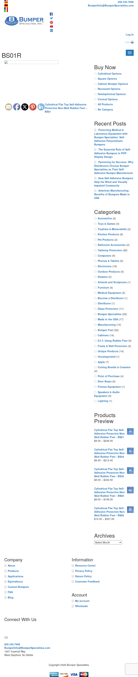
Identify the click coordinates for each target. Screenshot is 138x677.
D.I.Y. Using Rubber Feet (113, 340)
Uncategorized (107, 356)
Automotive (105, 218)
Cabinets (103, 335)
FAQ (10, 592)
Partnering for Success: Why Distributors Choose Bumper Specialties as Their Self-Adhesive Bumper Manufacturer (113, 167)
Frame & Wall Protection (112, 346)
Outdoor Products (109, 271)
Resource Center (85, 565)
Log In (130, 34)
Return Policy (83, 576)
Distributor (104, 303)
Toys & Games (106, 223)
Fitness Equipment (109, 386)
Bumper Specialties (109, 314)
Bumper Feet (105, 330)
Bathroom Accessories (112, 245)
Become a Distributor (111, 298)
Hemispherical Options (112, 94)
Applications (15, 576)
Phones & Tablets (108, 261)
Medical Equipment (109, 292)
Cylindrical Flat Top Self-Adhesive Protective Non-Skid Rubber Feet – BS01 (66, 108)
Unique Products (108, 351)
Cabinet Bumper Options (113, 84)
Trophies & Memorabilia (112, 229)
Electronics (105, 266)
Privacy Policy (83, 571)
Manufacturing (107, 324)
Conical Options (108, 99)
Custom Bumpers (18, 587)
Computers (104, 255)
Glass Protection (108, 308)
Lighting (103, 401)
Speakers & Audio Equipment (107, 394)
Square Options (107, 78)
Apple (101, 362)
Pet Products (106, 239)
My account (82, 601)
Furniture (103, 287)
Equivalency (15, 581)
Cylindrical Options (109, 73)
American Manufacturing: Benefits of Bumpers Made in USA (112, 194)
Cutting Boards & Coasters (114, 367)
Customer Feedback (87, 581)
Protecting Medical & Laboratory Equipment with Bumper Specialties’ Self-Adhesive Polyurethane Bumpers (111, 137)
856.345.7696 (126, 2)
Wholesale (81, 606)
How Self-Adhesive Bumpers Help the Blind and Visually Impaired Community (113, 181)
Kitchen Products (108, 234)
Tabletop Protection (110, 250)
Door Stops (105, 381)
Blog (10, 597)
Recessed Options (109, 89)
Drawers (103, 277)
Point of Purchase (109, 376)
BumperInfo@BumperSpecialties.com (111, 5)
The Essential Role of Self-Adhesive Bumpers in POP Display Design (112, 153)
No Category (105, 109)
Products (13, 571)
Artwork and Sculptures (112, 282)
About (11, 565)
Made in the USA (108, 319)
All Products (105, 104)
